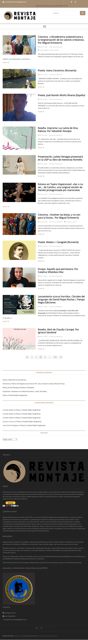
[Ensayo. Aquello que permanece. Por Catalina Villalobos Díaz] (19, 277)
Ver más (5, 62)
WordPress (34, 636)
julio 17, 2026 (43, 336)
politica (56, 50)
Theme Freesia (26, 636)
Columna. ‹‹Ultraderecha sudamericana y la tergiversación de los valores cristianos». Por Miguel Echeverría (61, 39)
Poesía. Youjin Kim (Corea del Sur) (14, 380)
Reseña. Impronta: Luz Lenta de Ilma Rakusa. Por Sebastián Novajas (58, 129)
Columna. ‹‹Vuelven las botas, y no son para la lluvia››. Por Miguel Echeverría (59, 216)
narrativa (51, 50)
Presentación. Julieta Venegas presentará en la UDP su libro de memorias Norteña (60, 158)
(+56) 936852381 (9, 616)
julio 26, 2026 (43, 74)
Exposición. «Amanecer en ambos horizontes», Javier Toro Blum (25, 391)
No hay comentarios (56, 47)
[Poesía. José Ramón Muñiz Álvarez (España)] (19, 107)
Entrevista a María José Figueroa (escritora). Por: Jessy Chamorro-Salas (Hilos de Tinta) (34, 384)
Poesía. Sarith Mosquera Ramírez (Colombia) (18, 387)
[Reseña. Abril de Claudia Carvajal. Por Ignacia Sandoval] (19, 339)
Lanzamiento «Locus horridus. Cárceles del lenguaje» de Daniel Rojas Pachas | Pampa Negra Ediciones (61, 299)
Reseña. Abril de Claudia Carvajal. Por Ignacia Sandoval (58, 331)
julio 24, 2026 (43, 164)
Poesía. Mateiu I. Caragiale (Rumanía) (58, 242)
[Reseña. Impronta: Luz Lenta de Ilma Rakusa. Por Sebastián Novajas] (19, 138)
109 (55, 357)
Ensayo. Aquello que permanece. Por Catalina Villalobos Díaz (58, 270)
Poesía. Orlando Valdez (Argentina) (15, 395)
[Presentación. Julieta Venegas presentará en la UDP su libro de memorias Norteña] (19, 164)
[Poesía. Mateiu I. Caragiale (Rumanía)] (19, 250)
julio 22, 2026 (43, 222)
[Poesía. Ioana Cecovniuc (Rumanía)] (19, 78)
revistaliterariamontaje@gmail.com (16, 2)
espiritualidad (44, 50)
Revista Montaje (8, 636)
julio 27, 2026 (43, 47)
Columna (69, 222)
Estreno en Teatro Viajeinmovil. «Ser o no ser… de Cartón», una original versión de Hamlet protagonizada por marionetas (60, 187)
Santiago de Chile (10, 613)
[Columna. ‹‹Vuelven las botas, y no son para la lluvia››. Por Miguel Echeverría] (19, 224)
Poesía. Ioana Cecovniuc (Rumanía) (57, 70)
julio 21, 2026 (43, 276)
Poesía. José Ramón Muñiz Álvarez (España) (61, 95)
